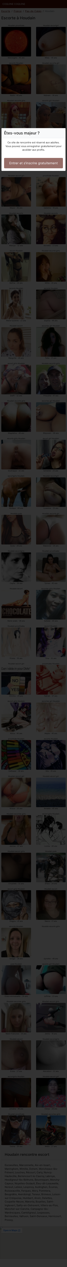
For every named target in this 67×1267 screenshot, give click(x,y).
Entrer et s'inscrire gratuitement (33, 163)
